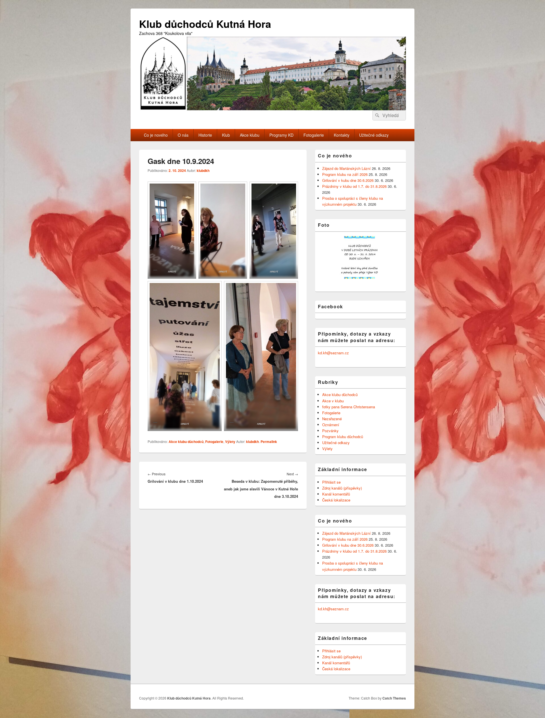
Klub (226, 135)
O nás (183, 135)
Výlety (230, 441)
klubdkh (203, 170)
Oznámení (330, 424)
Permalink (269, 441)
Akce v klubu (333, 400)
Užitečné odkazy (374, 135)
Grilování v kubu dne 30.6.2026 (348, 180)
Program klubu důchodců (342, 436)
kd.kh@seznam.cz (333, 352)
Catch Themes (394, 698)
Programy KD (281, 135)
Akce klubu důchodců (186, 441)
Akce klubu (249, 135)
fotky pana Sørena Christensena (348, 406)
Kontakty (341, 135)
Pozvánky (330, 430)
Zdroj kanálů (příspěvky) (342, 488)
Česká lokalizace (336, 500)
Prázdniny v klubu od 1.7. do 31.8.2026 (354, 186)
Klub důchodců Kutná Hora (205, 23)
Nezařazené (332, 418)
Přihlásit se (331, 482)
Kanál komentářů (336, 494)
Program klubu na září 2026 (345, 174)
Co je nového (156, 135)
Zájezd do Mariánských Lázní (346, 168)
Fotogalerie (313, 135)
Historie (205, 135)
